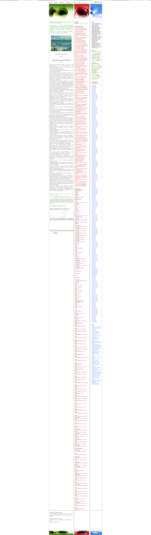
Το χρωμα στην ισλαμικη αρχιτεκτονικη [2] (79, 79)
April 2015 (93, 239)
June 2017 (94, 210)
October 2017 (94, 205)
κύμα (98, 63)
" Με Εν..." (77, 200)
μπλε (63, 200)
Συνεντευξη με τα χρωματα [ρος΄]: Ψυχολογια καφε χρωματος (81, 46)
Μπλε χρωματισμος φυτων (81, 107)
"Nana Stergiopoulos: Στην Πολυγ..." (80, 352)
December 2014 (95, 243)
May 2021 (93, 157)
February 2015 (94, 241)
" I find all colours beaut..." (80, 263)
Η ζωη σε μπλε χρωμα (80, 76)
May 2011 (93, 291)
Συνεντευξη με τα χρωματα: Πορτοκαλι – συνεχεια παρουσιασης (80, 160)
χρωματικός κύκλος (95, 78)
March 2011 (94, 293)
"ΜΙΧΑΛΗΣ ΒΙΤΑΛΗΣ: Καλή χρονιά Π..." (81, 383)
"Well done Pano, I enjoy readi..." (81, 457)
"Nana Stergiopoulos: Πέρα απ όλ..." (80, 424)
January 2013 (94, 269)
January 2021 (94, 162)
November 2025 (95, 97)
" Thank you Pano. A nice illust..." (81, 226)
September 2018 (95, 193)
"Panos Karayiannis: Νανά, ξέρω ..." (81, 414)
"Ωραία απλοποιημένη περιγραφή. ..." (81, 486)
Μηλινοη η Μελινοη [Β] (80, 60)
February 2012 (94, 281)
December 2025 (95, 96)
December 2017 (95, 203)
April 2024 (93, 118)
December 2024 (95, 109)
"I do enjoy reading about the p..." (81, 475)
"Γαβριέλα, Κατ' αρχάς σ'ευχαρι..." (81, 222)
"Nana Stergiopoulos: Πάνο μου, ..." (81, 455)
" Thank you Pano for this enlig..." (81, 280)
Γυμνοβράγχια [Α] (79, 84)
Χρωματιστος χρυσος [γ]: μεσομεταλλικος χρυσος (81, 155)
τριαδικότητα (93, 75)
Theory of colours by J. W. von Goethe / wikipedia (96, 372)
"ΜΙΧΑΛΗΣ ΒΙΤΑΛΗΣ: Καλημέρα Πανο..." (81, 341)
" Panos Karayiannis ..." (79, 285)
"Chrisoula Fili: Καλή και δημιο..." (81, 388)
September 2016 (95, 220)
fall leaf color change (95, 341)
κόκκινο (94, 63)
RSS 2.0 (52, 202)
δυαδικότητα (93, 58)
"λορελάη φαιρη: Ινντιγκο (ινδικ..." (81, 372)
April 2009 (93, 319)
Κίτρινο (60, 200)
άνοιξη (96, 53)
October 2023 (94, 125)
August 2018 (94, 194)
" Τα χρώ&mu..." (78, 213)
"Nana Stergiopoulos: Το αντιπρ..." (81, 416)
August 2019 (94, 181)
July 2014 (93, 249)
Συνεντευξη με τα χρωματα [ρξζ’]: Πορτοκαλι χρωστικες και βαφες (81, 114)
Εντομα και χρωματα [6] (80, 164)
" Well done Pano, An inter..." (80, 261)
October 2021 (94, 152)
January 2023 (94, 135)
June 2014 (94, 250)
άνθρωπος (93, 53)
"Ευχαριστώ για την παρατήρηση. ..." (81, 496)
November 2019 (95, 177)
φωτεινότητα (93, 77)
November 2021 (95, 151)
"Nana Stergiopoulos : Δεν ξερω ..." (81, 349)
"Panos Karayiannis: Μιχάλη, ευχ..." (80, 407)
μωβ (100, 66)
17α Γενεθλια (79, 99)
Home (50, 2)
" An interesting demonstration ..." (81, 228)
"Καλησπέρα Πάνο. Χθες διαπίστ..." (79, 509)
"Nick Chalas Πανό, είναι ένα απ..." (81, 491)
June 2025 (94, 103)
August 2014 (94, 248)
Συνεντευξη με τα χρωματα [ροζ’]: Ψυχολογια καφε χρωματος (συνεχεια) (81, 38)
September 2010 (95, 300)
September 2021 (95, 153)
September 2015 (95, 233)
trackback (69, 202)
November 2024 (95, 110)
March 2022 (94, 146)
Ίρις (95, 52)
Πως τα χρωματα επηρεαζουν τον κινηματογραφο (81, 109)
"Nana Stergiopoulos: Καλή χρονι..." (80, 380)
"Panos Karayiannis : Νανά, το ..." (81, 346)
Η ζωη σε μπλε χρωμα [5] (81, 43)
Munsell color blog (95, 359)
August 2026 (94, 87)
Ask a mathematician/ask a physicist (96, 328)
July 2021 (93, 155)
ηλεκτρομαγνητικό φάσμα (95, 59)
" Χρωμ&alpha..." (78, 211)
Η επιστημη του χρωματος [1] (80, 130)
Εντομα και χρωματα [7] (80, 128)
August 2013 (94, 261)
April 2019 (93, 185)
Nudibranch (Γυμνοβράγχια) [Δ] (80, 36)
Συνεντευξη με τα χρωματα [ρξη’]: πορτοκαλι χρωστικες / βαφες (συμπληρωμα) (81, 105)
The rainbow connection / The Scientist (96, 370)
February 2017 (94, 214)
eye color (93, 340)
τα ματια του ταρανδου (80, 85)
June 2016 (94, 223)
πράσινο (94, 72)
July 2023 (93, 128)
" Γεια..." (76, 224)
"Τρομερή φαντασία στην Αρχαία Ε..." (81, 447)
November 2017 (95, 204)
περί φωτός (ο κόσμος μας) (96, 378)
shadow (93, 366)
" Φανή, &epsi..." (78, 206)
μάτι (92, 64)
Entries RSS (64, 519)
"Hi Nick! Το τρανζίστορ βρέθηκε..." (81, 441)
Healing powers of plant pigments (96, 343)
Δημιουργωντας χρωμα (80, 77)
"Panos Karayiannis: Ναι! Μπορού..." (79, 471)
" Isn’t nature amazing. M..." (80, 237)
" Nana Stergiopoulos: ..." (79, 252)
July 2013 (93, 262)
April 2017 (93, 212)
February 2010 (94, 308)
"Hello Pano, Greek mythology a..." (81, 462)
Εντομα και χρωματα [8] (80, 118)
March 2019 (94, 186)
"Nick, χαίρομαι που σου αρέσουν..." (79, 437)
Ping (64, 205)
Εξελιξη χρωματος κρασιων (81, 139)
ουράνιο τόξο (97, 68)
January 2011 (94, 296)
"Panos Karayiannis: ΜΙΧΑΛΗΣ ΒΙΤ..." (80, 332)
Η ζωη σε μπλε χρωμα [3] (81, 57)
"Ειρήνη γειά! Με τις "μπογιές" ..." (81, 443)
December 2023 (95, 123)
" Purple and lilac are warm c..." (81, 241)
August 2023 (94, 127)
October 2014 (94, 245)
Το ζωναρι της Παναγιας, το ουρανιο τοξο (80, 31)
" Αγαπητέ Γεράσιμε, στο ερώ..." (81, 313)
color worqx (94, 334)
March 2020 (94, 173)
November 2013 (95, 258)
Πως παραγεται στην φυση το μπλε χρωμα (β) (80, 157)
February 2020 (94, 174)
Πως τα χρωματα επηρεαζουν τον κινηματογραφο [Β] (81, 69)
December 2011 (95, 283)
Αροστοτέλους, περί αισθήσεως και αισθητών (96, 375)
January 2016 (94, 229)
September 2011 (95, 287)
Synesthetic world (95, 368)
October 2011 (94, 286)
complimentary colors (96, 337)
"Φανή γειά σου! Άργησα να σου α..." (81, 506)
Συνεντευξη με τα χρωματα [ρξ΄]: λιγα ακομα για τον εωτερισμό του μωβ (81, 177)
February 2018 (94, 201)
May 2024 (93, 117)
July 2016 (93, 222)
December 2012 (95, 270)
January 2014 (94, 255)
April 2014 (93, 252)
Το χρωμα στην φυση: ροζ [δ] (80, 153)
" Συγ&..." (76, 315)
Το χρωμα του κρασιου (80, 145)
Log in (59, 519)
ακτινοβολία (96, 54)
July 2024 (93, 115)
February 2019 (94, 187)
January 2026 (94, 95)
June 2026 (94, 89)
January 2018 (94, 202)
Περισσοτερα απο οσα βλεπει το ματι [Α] (81, 148)
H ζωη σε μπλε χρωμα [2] (81, 70)
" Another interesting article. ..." (80, 239)
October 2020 (94, 165)
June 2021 (94, 156)
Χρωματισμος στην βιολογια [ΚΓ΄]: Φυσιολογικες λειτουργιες (81, 87)
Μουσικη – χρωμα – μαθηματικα (81, 163)
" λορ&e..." (77, 250)
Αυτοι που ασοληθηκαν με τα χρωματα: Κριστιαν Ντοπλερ (80, 166)
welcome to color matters (96, 373)
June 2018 (94, 196)
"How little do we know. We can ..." (81, 503)
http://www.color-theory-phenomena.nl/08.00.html (96, 346)
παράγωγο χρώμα (95, 69)
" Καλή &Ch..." (77, 204)
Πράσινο (66, 200)
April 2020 (93, 172)
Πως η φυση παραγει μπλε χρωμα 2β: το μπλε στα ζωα (81, 135)
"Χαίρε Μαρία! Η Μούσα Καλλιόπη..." (79, 198)
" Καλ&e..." (77, 209)
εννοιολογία (57, 200)
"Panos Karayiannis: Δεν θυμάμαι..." (79, 369)
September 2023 (95, 126)
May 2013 (93, 264)
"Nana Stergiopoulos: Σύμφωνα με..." (81, 421)
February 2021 (94, 161)
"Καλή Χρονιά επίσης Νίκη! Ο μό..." (81, 202)
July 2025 (93, 101)
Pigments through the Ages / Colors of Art (96, 362)
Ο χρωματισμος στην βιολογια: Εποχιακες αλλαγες (80, 33)
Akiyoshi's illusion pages (96, 326)
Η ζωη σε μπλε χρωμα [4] (81, 49)
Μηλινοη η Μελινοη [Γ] (80, 42)
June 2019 (94, 183)
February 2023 (94, 134)
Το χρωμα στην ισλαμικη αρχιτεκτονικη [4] (79, 56)
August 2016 (94, 221)
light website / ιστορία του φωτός (96, 358)
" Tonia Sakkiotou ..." (79, 287)
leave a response (62, 202)
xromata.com (97, 2)
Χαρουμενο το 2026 (80, 116)
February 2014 (94, 254)
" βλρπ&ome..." (78, 195)
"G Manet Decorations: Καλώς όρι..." (80, 375)
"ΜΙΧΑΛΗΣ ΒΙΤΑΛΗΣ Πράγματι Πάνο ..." (80, 410)
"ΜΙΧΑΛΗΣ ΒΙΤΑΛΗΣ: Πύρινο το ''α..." (81, 401)
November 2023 (95, 124)
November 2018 (95, 191)
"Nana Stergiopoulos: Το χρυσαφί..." (79, 318)
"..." (75, 269)
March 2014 (94, 253)
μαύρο (98, 64)
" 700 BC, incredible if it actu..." (80, 235)
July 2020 (93, 168)
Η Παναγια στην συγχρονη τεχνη (81, 173)
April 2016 (93, 225)
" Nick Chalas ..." (78, 293)
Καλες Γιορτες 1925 (80, 117)
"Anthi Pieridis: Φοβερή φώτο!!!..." (81, 329)
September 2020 (95, 166)
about (63, 515)
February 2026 (94, 94)
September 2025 (95, 99)
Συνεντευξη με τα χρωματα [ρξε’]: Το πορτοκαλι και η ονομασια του (81, 133)
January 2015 (94, 242)
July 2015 (93, 235)
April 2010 (93, 306)
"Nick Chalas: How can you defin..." (80, 480)
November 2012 (95, 271)
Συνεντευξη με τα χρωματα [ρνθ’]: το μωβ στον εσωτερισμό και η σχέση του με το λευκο (81, 185)
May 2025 (93, 104)
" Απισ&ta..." (77, 302)
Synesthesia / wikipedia (96, 367)
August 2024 (94, 114)
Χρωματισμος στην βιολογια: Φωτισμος (80, 144)
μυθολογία (96, 66)
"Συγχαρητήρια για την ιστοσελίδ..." (81, 449)
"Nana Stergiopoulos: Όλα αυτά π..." (81, 361)
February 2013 (94, 268)
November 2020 (95, 164)
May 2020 (93, 171)
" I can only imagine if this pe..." (81, 232)
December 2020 (95, 163)
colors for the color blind (96, 335)
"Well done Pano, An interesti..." (81, 434)
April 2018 (93, 199)
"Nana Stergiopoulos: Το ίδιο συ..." (81, 473)
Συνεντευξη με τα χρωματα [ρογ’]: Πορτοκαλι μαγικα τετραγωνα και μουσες (81, 66)
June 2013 (94, 263)
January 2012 (94, 282)
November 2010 (95, 298)
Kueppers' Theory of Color (95, 354)
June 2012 (94, 277)
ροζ (93, 73)
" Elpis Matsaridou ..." (79, 289)
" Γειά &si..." (77, 282)
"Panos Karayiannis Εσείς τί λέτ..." (81, 493)
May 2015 (93, 238)
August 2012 (94, 274)
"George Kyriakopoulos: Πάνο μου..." (80, 404)
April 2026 (93, 91)
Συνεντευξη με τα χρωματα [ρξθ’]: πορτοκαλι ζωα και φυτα (81, 98)
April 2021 (93, 158)
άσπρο (99, 53)
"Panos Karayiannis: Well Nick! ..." (81, 477)
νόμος (92, 67)
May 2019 (93, 184)
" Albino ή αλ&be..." (78, 190)
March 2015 (94, 240)
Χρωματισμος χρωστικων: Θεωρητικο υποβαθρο (80, 122)
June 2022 (94, 143)
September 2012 (95, 273)
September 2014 (95, 247)
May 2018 (93, 197)
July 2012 (93, 276)
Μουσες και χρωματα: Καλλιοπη (81, 54)
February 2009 (94, 321)
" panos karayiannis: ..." (79, 248)
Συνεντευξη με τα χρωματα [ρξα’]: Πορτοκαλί (81, 169)
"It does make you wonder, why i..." (81, 452)
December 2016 (95, 216)
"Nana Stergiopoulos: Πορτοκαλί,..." (79, 364)
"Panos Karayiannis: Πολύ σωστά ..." (81, 338)
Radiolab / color (95, 365)
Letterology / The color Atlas (96, 356)
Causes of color (95, 331)
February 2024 (94, 120)
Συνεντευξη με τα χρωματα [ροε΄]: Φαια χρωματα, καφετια (81, 51)
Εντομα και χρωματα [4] (80, 182)
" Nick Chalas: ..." (78, 243)
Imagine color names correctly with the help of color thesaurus (96, 348)
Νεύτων (98, 51)
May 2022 (93, 144)
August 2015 (94, 234)
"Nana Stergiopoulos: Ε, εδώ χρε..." (80, 344)
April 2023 (93, 132)
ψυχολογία (93, 79)
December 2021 (95, 149)
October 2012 (94, 272)
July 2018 (93, 195)
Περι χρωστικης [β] (80, 27)
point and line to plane (96, 364)
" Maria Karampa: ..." (79, 311)
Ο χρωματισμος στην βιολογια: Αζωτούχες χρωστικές (62, 197)
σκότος (95, 73)
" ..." (75, 272)
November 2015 (95, 231)
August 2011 (94, 288)
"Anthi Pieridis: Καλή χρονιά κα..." (81, 377)
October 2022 (94, 138)
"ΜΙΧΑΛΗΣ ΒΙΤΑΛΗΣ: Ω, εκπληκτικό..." (79, 323)
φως (98, 75)
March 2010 (94, 307)
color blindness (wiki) (96, 332)
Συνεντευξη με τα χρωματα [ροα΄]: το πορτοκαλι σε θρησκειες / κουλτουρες (81, 82)
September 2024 (95, 113)
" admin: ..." (77, 304)
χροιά (99, 77)
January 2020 (94, 175)
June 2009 (94, 317)
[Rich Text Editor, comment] (61, 225)
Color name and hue (95, 333)
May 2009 (93, 318)
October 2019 (94, 178)
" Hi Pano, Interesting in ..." (80, 267)
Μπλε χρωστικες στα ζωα (81, 100)
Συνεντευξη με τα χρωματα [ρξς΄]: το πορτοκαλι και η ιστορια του (81, 124)
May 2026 (93, 90)
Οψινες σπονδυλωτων (80, 181)
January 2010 (94, 309)
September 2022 (95, 139)
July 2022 (93, 142)
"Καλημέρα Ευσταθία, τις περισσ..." (81, 215)
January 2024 (94, 122)
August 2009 (94, 315)
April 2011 (93, 292)
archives (56, 515)
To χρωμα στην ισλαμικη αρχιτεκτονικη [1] (79, 91)
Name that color (95, 360)
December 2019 (95, 176)
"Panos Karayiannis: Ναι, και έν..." (81, 391)
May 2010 (93, 305)
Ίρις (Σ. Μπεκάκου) (95, 376)
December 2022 (95, 136)
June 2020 (94, 170)
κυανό (92, 61)
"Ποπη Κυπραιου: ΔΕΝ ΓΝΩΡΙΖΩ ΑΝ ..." (81, 489)
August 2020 (94, 167)
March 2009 (94, 320)
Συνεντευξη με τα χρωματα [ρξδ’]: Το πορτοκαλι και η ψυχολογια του (81, 141)
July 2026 (93, 88)
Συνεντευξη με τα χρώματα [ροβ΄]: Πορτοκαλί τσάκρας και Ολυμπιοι (81, 74)
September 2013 (95, 260)
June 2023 (94, 129)
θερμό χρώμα (93, 60)
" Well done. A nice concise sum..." (81, 219)
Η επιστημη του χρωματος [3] (80, 94)
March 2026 (94, 93)
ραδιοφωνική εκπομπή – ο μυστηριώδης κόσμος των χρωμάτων (96, 381)
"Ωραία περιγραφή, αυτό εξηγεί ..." (81, 439)
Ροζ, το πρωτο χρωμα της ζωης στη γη (81, 127)
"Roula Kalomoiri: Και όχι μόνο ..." (81, 483)
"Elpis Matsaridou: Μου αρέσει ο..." (81, 320)
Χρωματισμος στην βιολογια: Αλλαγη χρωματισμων (80, 41)
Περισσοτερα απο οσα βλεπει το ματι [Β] (81, 111)
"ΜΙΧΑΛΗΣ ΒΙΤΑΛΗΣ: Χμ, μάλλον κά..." (81, 335)
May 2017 (93, 211)
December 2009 (95, 310)
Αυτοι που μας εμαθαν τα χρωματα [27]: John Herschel (60, 196)
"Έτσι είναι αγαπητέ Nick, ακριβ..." (81, 465)
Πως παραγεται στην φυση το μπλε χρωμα (80, 171)
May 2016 (93, 224)
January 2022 (94, 148)
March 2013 (94, 267)
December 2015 (95, 230)
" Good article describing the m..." (81, 230)
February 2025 (94, 107)
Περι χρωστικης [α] (80, 48)
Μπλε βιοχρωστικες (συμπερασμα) (81, 96)
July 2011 (93, 289)
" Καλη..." (76, 217)
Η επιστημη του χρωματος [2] (80, 103)
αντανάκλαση (94, 55)
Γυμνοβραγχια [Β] (79, 62)
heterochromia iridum (96, 344)
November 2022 (95, 137)
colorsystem (94, 336)
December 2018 (95, 190)
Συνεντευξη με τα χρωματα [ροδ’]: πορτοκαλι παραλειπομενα (81, 59)
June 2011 (94, 290)
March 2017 (94, 213)
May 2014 (93, 251)
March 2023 (94, 133)
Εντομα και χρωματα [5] (80, 175)
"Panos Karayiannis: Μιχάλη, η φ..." (80, 326)
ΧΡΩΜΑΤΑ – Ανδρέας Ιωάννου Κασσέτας (96, 384)
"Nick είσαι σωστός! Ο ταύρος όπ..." (80, 427)
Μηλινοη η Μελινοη (80, 72)
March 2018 (94, 200)
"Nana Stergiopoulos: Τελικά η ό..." (81, 366)
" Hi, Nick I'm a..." (78, 256)
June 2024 (94, 116)
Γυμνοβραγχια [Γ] (79, 47)
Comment (59, 205)
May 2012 (93, 278)
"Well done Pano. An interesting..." (81, 418)
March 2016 (94, 226)
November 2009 (95, 311)
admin (93, 325)
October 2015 (94, 232)
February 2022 (94, 147)
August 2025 (94, 100)
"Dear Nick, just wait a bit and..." (81, 432)
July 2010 (93, 302)
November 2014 (95, 244)
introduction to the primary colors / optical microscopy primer (96, 351)
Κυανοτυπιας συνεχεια (80, 119)
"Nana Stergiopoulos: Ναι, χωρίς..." (81, 396)
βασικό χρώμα (96, 57)
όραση (96, 79)
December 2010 (95, 297)
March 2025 (94, 106)
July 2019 (93, 182)
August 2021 (94, 154)
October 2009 (94, 312)
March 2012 (94, 280)
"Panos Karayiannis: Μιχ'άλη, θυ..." (81, 398)
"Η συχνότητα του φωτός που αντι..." (80, 468)
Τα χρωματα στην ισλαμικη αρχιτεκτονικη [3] (80, 64)
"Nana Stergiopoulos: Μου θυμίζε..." (80, 355)
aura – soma (94, 330)
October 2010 (94, 299)
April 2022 (93, 145)
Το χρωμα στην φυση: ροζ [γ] (80, 180)
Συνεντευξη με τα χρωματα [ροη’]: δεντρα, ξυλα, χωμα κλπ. (81, 29)
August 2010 (94, 301)
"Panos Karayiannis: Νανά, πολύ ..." (81, 358)
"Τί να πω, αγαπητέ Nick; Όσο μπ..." (80, 460)
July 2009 (93, 316)
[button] (51, 219)
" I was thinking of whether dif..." (81, 265)
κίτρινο (98, 60)
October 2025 (94, 98)
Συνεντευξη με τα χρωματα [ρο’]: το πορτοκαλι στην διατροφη (81, 89)
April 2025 (93, 105)
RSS (79, 2)
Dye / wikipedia (94, 339)
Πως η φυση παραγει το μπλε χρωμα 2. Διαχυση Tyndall (81, 138)
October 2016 (94, 219)
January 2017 (94, 215)
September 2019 (95, 180)
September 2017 (95, 206)
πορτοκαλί (94, 70)
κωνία (94, 61)
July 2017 (93, 209)
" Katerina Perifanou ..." (79, 300)
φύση (96, 77)
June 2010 (94, 303)
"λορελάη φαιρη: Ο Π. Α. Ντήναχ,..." (79, 394)
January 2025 (94, 108)
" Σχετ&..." (77, 192)
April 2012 (93, 279)
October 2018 (94, 192)
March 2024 (94, 119)
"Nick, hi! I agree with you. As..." (81, 501)
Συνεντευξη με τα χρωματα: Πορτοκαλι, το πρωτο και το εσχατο (80, 150)
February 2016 (94, 228)
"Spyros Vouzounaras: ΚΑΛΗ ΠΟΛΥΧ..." (80, 386)
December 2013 (95, 257)
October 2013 (94, 259)
